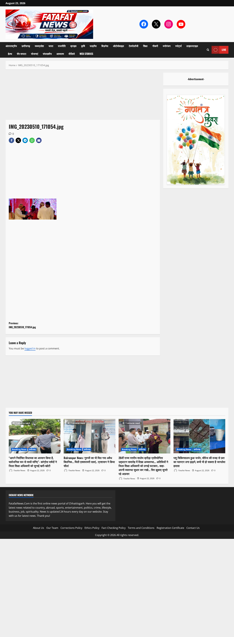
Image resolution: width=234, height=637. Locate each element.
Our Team (52, 528)
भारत (51, 46)
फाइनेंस (93, 46)
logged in (30, 348)
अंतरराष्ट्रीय (11, 46)
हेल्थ (10, 54)
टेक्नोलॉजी (133, 46)
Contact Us (193, 528)
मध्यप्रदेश (39, 46)
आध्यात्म (60, 54)
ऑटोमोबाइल (118, 46)
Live (224, 50)
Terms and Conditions (141, 528)
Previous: (22, 325)
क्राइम (73, 46)
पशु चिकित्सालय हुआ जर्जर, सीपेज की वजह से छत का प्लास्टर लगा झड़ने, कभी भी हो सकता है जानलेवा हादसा (199, 462)
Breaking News (19, 449)
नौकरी (155, 46)
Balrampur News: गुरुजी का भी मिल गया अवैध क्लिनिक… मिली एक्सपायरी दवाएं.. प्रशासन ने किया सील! (89, 462)
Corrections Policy (71, 528)
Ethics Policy (92, 528)
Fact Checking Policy (114, 528)
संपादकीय (47, 54)
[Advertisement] (83, 96)
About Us (38, 528)
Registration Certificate (170, 528)
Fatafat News (19, 470)
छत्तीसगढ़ (26, 46)
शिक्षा (145, 46)
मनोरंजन (166, 46)
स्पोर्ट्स (178, 46)
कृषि (83, 46)
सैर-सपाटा (21, 54)
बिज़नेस (104, 46)
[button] (208, 50)
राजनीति (62, 46)
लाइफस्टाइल (192, 46)
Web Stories (86, 54)
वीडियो (72, 54)
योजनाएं (34, 54)
